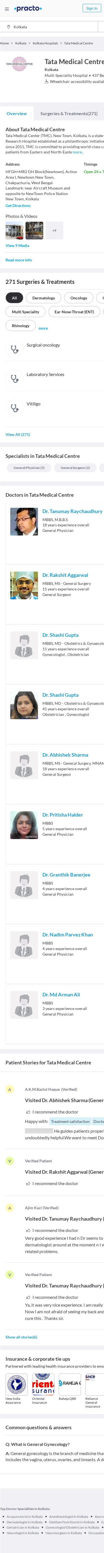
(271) (69, 113)
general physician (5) (29, 468)
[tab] (17, 113)
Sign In (92, 8)
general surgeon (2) (75, 468)
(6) (21, 1337)
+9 (54, 230)
